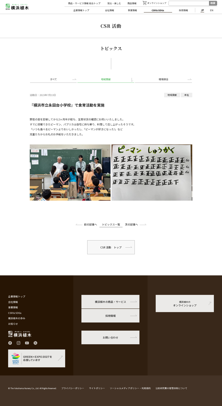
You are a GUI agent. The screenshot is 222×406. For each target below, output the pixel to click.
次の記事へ (131, 224)
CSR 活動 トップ (111, 247)
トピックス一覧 (111, 224)
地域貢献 (106, 79)
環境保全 (163, 79)
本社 (186, 95)
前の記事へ (90, 224)
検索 (212, 3)
